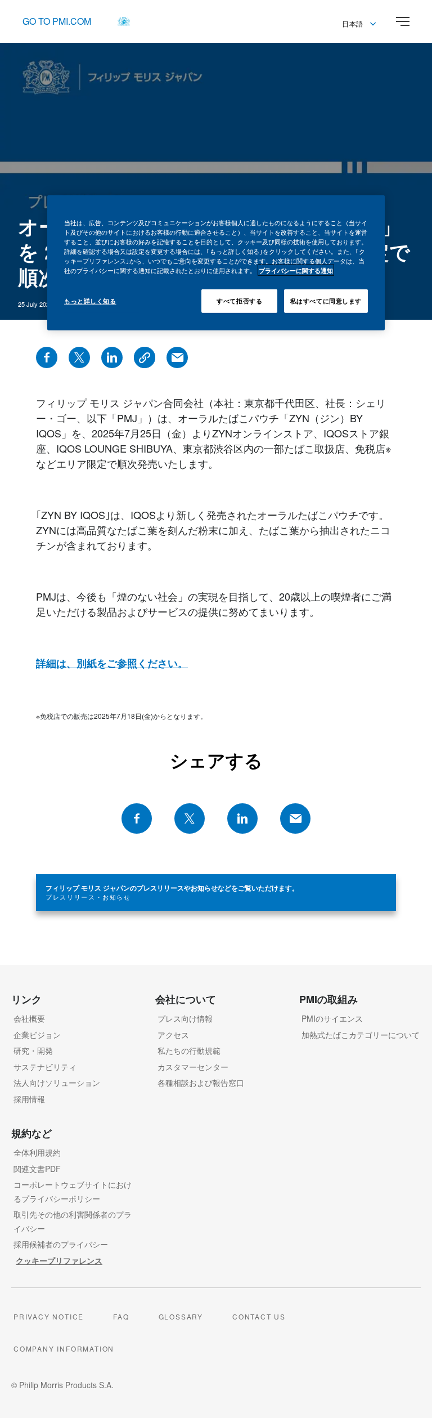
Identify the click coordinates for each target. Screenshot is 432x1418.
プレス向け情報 (185, 1018)
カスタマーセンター (193, 1066)
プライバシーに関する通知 (296, 270)
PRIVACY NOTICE (49, 1316)
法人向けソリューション (57, 1082)
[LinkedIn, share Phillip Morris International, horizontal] (242, 818)
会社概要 (29, 1018)
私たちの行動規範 (189, 1050)
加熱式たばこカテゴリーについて (361, 1034)
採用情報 (29, 1098)
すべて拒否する (239, 300)
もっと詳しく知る (90, 300)
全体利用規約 (37, 1152)
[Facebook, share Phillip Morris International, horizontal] (137, 818)
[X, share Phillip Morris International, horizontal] (189, 818)
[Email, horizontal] (295, 818)
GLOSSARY (181, 1316)
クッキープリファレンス (59, 1260)
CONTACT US (259, 1316)
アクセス (173, 1034)
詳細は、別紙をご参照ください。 (112, 663)
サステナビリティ (45, 1066)
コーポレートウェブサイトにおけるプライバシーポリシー (73, 1191)
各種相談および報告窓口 (201, 1082)
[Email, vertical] (177, 357)
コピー (144, 357)
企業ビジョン (37, 1034)
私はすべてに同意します (326, 300)
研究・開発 (33, 1050)
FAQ (121, 1316)
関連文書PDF (37, 1168)
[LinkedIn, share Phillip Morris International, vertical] (112, 357)
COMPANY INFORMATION (64, 1348)
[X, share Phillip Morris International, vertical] (79, 357)
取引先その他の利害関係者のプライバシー (73, 1221)
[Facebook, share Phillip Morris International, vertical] (46, 357)
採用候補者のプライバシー (61, 1244)
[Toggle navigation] (403, 21)
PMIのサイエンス (332, 1018)
